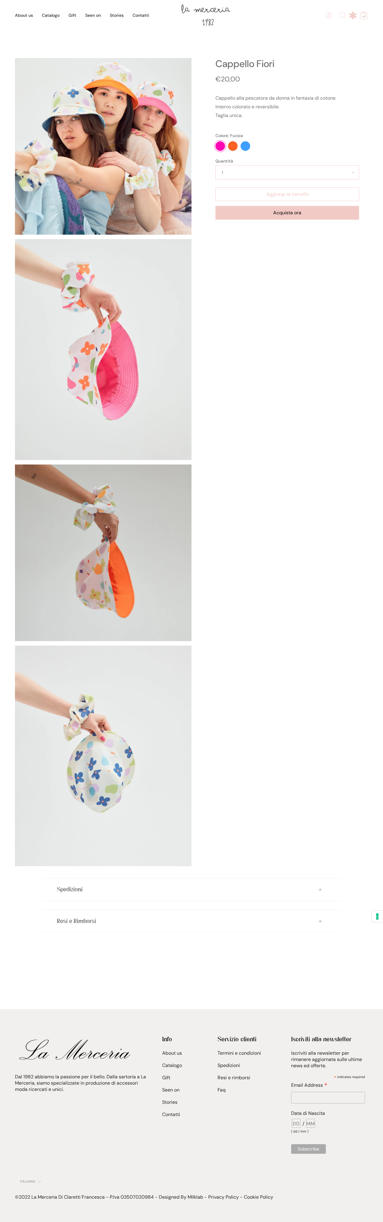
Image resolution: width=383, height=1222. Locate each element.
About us (172, 1053)
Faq (222, 1090)
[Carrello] (363, 15)
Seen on (171, 1090)
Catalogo (172, 1065)
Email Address (309, 1085)
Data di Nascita (308, 1113)
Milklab (195, 1197)
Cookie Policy (258, 1197)
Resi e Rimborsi (76, 921)
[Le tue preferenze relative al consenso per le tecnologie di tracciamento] (377, 916)
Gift (166, 1077)
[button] (50, 15)
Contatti (171, 1114)
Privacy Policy (223, 1197)
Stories (169, 1102)
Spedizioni (70, 889)
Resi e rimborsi (234, 1077)
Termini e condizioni (239, 1053)
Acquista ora (287, 213)
